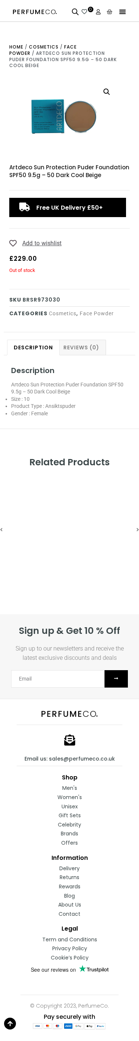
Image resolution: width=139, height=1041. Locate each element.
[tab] (33, 347)
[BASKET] (109, 12)
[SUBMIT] (116, 679)
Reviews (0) (81, 347)
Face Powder (97, 313)
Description (33, 347)
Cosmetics (44, 47)
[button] (122, 11)
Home (16, 47)
